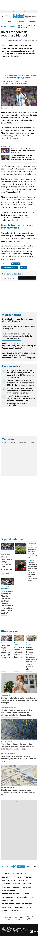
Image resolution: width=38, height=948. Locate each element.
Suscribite (27, 278)
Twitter (3, 866)
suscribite (28, 16)
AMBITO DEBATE (29, 918)
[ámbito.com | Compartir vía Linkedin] (30, 40)
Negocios (6, 884)
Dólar (9, 21)
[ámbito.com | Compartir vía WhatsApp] (23, 40)
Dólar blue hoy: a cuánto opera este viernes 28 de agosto (17, 320)
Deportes (12, 26)
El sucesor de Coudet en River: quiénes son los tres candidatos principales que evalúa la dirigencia (23, 157)
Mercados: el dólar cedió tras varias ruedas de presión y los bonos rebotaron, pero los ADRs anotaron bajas (19, 746)
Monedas (4, 443)
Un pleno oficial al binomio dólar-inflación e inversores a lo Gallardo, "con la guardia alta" (17, 336)
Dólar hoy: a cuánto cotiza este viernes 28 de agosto (19, 327)
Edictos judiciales (23, 907)
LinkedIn (17, 866)
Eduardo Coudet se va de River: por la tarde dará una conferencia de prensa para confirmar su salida (32, 571)
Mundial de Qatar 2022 (9, 268)
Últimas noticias (19, 874)
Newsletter (31, 866)
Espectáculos (7, 897)
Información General (11, 894)
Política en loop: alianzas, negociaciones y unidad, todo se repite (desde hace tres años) (19, 345)
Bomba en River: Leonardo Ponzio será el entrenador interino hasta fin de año (16, 82)
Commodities (23, 443)
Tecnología (22, 897)
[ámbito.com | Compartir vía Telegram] (33, 40)
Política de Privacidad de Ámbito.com (17, 904)
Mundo (16, 887)
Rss (32, 897)
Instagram (12, 866)
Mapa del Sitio (7, 901)
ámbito (3, 26)
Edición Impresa (8, 890)
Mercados (22, 880)
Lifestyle (27, 884)
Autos (26, 894)
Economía (20, 21)
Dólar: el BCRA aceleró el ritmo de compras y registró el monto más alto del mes (18, 758)
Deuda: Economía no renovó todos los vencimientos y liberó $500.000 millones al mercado (20, 382)
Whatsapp (27, 866)
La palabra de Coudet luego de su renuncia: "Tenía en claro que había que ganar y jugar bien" (19, 77)
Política (28, 877)
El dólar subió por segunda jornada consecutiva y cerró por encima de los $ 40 (18, 792)
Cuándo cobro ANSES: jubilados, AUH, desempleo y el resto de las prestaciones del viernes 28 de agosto (18, 355)
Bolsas (13, 443)
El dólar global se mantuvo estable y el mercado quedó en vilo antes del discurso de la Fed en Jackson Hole (17, 712)
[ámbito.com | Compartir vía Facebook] (26, 40)
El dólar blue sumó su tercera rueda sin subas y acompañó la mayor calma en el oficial (20, 390)
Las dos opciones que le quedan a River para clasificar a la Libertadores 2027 (32, 551)
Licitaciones (16, 911)
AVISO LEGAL (7, 907)
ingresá (34, 16)
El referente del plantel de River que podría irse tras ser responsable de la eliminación (23, 150)
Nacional (6, 887)
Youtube (22, 866)
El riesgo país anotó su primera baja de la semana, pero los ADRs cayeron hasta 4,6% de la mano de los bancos (21, 373)
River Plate (20, 26)
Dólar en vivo (16, 11)
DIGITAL (8, 918)
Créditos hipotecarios (29, 11)
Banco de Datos (8, 880)
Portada (5, 874)
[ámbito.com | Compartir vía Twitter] (28, 40)
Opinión (16, 884)
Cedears (33, 443)
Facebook (7, 866)
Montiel (23, 268)
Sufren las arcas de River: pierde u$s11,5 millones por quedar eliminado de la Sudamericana (7, 564)
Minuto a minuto (7, 741)
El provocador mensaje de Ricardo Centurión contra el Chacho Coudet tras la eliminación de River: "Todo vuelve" (7, 602)
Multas (5, 911)
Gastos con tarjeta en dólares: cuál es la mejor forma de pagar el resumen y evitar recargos (19, 700)
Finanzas (32, 21)
